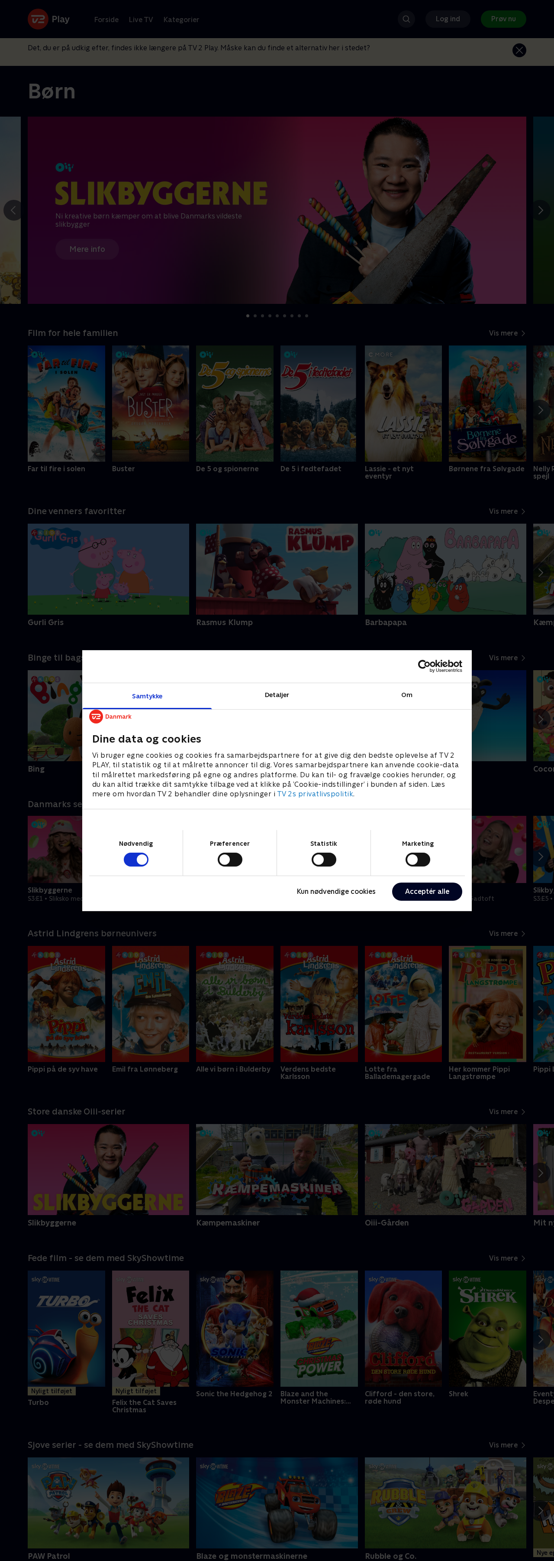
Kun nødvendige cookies (336, 891)
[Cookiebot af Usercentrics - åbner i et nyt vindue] (424, 666)
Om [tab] (406, 694)
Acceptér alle (427, 891)
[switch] (230, 860)
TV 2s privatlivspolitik (315, 794)
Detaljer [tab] (277, 694)
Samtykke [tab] (147, 695)
